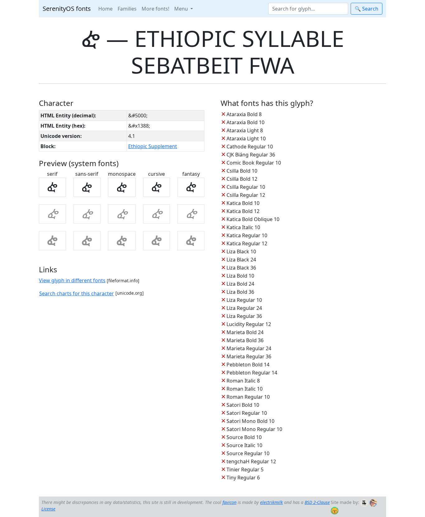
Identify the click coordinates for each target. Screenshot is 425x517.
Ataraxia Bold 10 (245, 122)
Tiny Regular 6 (243, 477)
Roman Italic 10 (245, 388)
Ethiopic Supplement (152, 146)
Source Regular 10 (248, 453)
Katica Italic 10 (243, 227)
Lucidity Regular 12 (249, 324)
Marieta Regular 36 (249, 356)
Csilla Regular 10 (246, 187)
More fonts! (155, 8)
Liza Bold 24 (240, 283)
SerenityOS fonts (67, 8)
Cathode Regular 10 (250, 146)
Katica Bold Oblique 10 (253, 219)
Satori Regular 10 (247, 413)
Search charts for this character (76, 293)
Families (127, 8)
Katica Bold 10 (243, 203)
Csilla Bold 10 (242, 170)
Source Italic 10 (244, 445)
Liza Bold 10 (240, 275)
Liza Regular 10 (244, 300)
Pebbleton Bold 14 (248, 364)
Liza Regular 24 (244, 308)
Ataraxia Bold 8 (244, 114)
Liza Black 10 (241, 251)
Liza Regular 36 (244, 316)
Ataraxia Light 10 (246, 138)
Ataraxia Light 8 (245, 130)
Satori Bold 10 (243, 404)
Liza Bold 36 (240, 291)
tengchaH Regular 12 (251, 461)
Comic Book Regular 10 (254, 162)
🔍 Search (366, 8)
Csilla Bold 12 (242, 178)
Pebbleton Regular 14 (252, 372)
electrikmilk (271, 502)
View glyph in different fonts (72, 280)
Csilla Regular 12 (246, 195)
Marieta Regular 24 (249, 348)
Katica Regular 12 (247, 243)
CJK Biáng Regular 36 (251, 154)
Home (105, 8)
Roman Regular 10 (248, 396)
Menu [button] (181, 8)
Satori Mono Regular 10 (254, 429)
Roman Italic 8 (243, 380)
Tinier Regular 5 (245, 469)
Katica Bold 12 (243, 211)
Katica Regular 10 (247, 235)
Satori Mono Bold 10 (250, 421)
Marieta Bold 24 (245, 332)
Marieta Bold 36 (245, 340)
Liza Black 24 (241, 259)
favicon (229, 502)
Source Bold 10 (244, 437)
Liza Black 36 (241, 267)
